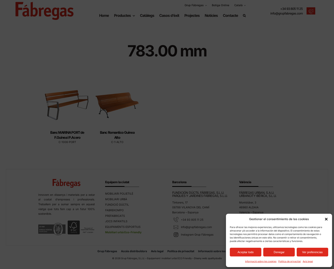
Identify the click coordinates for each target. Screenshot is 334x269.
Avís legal (308, 261)
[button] (326, 219)
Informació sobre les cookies (260, 261)
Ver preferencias (312, 252)
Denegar (279, 252)
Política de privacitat (289, 261)
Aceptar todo (246, 252)
